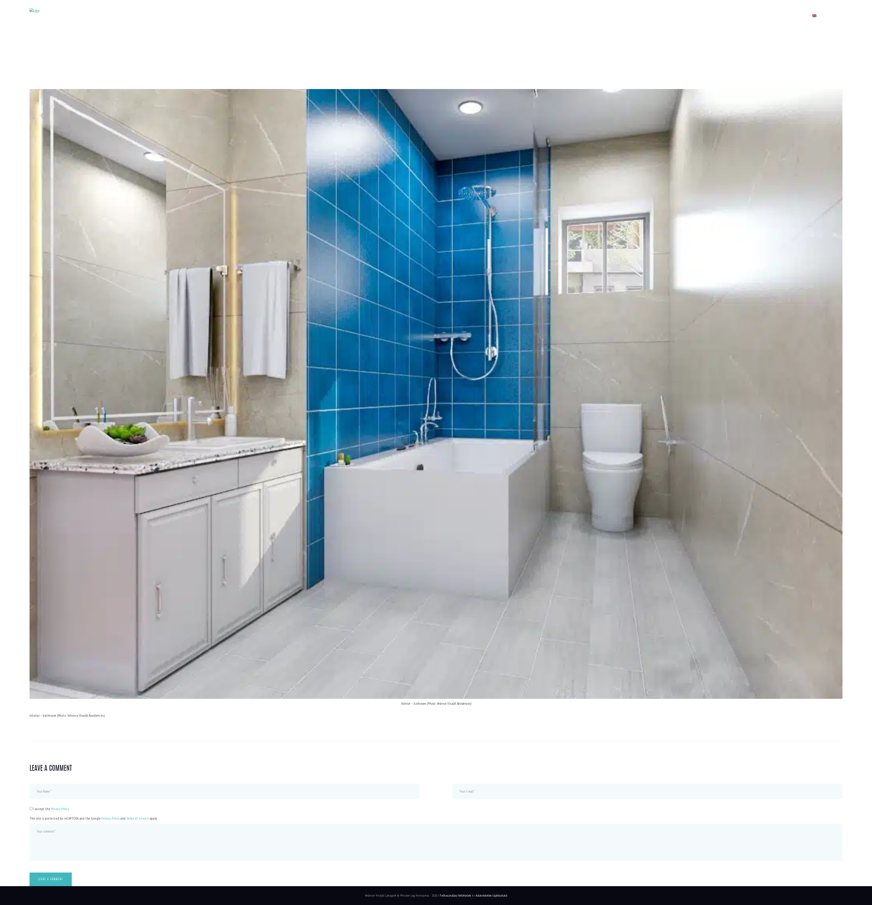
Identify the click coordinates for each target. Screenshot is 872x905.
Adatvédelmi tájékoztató (491, 895)
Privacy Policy (60, 809)
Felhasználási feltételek (455, 895)
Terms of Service (137, 818)
